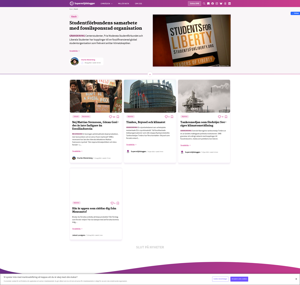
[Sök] (204, 3)
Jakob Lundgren (78, 235)
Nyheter (130, 116)
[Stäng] (296, 279)
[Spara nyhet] (118, 117)
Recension (85, 116)
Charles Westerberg (88, 60)
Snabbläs (73, 51)
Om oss (138, 3)
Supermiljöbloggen (138, 151)
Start (71, 9)
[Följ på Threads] (225, 3)
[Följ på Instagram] (217, 3)
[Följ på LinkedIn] (229, 3)
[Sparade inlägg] (208, 3)
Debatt (76, 116)
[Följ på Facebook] (212, 3)
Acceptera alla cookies (239, 279)
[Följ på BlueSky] (221, 3)
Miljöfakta (123, 3)
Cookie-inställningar (220, 279)
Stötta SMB (194, 3)
